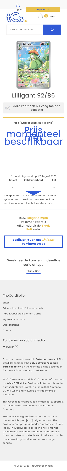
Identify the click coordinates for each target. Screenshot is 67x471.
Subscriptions (11, 324)
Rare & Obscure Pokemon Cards (22, 313)
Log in (18, 9)
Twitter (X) (12, 346)
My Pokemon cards (14, 319)
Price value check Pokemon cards (23, 308)
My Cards (43, 9)
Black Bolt (33, 271)
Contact (8, 330)
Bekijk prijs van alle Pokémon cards (33, 241)
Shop (6, 302)
